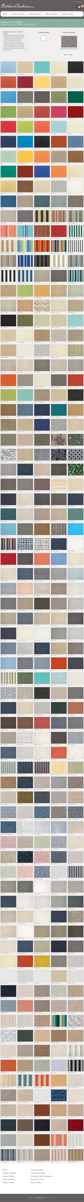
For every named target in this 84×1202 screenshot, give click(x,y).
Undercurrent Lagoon (39, 819)
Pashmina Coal (37, 610)
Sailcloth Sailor (54, 357)
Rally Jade (3, 968)
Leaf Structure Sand (39, 789)
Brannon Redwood (55, 223)
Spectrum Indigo (38, 416)
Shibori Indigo (20, 670)
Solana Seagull (54, 267)
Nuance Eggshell (21, 1117)
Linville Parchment (21, 923)
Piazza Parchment (21, 640)
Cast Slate (19, 223)
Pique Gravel (20, 655)
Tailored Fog (3, 476)
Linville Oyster (3, 923)
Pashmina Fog (71, 610)
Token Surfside (71, 282)
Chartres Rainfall (4, 595)
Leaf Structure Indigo (22, 789)
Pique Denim (3, 655)
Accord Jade (71, 357)
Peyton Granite (37, 267)
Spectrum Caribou (4, 416)
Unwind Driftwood (72, 1161)
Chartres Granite (38, 580)
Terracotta (19, 178)
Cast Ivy (19, 1042)
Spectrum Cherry (4, 565)
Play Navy (36, 1132)
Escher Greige (4, 863)
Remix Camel (71, 997)
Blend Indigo (71, 506)
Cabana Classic (4, 282)
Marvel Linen (20, 997)
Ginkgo (2, 118)
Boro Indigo (53, 834)
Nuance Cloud (71, 1102)
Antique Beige (20, 74)
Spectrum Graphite (55, 387)
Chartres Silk (37, 595)
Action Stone (37, 372)
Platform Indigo (54, 550)
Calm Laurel (3, 1042)
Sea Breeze (70, 491)
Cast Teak (36, 536)
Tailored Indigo (20, 476)
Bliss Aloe (19, 685)
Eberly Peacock (55, 849)
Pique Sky (2, 670)
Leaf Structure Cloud (73, 1087)
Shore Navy (71, 878)
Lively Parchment (21, 983)
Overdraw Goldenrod (56, 938)
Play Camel (53, 1117)
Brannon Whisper (72, 223)
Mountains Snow (21, 819)
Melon (35, 133)
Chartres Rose (21, 595)
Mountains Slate (4, 819)
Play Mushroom (21, 1132)
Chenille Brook (37, 446)
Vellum (69, 178)
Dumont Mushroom (72, 893)
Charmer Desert (55, 1042)
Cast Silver (3, 223)
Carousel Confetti (55, 252)
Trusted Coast (4, 1161)
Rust (52, 148)
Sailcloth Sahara (4, 357)
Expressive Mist (72, 1072)
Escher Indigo (20, 863)
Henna (35, 118)
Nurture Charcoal (55, 744)
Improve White (4, 983)
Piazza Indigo (3, 640)
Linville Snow (37, 923)
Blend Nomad (37, 521)
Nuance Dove (3, 1117)
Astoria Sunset (37, 252)
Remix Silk (53, 1012)
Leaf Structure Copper (5, 789)
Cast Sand (36, 1042)
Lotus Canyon (3, 804)
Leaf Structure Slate (56, 789)
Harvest (53, 1087)
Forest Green (71, 104)
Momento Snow (38, 1102)
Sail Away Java (37, 774)
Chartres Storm (38, 461)
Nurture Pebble (21, 759)
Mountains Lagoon (55, 1102)
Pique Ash (53, 640)
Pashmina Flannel (55, 610)
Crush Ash (3, 893)
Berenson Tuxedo (38, 223)
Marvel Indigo (3, 997)
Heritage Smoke (4, 744)
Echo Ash (53, 372)
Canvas (70, 89)
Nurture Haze (71, 744)
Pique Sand (53, 655)
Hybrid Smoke (71, 372)
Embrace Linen (21, 714)
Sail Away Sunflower (56, 774)
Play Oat (53, 1132)
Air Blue (2, 74)
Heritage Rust (71, 714)
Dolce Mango (3, 238)
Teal (1, 178)
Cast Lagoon (37, 208)
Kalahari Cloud (37, 744)
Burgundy (19, 89)
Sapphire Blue (71, 148)
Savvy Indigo (71, 461)
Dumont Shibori (4, 908)
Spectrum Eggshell (38, 387)
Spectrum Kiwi (3, 401)
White (69, 193)
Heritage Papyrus (55, 327)
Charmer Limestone (72, 1042)
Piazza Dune (54, 625)
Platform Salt (71, 550)
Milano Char (3, 267)
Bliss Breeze (37, 685)
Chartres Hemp (54, 297)
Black (69, 74)
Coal (35, 104)
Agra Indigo (3, 699)
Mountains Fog (54, 804)
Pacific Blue (20, 148)
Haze (35, 670)
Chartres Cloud (4, 580)
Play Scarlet (71, 1132)
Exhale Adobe (3, 1072)
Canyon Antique (4, 297)
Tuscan (53, 178)
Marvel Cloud (71, 983)
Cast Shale (70, 208)
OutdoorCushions (17, 5)
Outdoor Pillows (35, 14)
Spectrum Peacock (55, 416)
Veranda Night (3, 461)
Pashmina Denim (21, 953)
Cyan (69, 536)
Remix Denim (3, 1012)
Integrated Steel (4, 491)
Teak (69, 163)
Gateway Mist (71, 267)
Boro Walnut (71, 834)
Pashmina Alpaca (21, 610)
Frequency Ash (54, 431)
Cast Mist (53, 208)
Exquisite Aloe (3, 878)
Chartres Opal (71, 580)
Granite (52, 193)
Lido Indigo (70, 252)
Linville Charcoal (55, 908)
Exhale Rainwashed (39, 1072)
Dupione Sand (3, 342)
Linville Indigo (71, 908)
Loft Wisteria (37, 491)
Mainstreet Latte (4, 431)
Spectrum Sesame (72, 416)
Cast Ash (19, 208)
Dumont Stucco (38, 908)
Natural (69, 133)
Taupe (52, 163)
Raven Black (37, 148)
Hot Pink (53, 118)
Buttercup (36, 89)
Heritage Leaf (20, 327)
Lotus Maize (20, 804)
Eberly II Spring (38, 849)
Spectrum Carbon (72, 401)
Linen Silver (54, 342)
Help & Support (78, 1)
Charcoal (19, 104)
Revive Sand (71, 1012)
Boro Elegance (37, 834)
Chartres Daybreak (22, 580)
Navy (1, 148)
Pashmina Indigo (55, 953)
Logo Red (2, 133)
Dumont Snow (20, 908)
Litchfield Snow (21, 938)
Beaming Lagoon (55, 1027)
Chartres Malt (20, 461)
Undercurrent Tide (72, 819)
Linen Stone (70, 342)
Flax (35, 193)
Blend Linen (20, 521)
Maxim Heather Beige (5, 252)
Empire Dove (37, 312)
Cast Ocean (54, 565)
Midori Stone (37, 550)
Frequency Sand (72, 431)
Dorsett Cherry (37, 238)
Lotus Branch (71, 789)
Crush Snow (37, 893)
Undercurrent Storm (56, 819)
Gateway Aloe (3, 685)
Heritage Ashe (71, 312)
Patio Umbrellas (51, 14)
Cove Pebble (37, 282)
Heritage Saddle (21, 729)
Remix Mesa (20, 1012)
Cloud (52, 1057)
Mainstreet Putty (55, 983)
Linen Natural (20, 342)
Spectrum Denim (21, 416)
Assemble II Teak (38, 1027)
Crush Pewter (20, 893)
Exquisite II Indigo (38, 878)
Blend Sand (53, 521)
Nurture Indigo (3, 759)
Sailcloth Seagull (38, 357)
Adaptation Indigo (4, 506)
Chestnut (19, 193)
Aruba (35, 74)
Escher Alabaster (72, 849)
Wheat (2, 193)
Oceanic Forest (71, 446)
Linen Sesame (37, 342)
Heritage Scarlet (38, 729)
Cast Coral (36, 565)
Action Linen (20, 372)
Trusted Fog (20, 1161)
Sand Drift (53, 491)
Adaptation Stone (38, 506)
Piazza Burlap (3, 625)
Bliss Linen (70, 685)
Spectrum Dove (21, 387)
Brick (1, 89)
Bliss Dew (53, 685)
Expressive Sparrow (5, 1087)
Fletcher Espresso (55, 446)
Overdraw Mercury (72, 938)
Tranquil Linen (20, 1027)
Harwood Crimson (55, 238)
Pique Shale (70, 655)
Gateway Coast (21, 1087)
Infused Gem (20, 744)
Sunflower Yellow (21, 163)
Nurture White (37, 759)
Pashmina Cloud (4, 953)
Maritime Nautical (55, 461)
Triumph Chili (20, 968)
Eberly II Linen (20, 849)
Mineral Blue (54, 133)
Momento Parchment (22, 1102)
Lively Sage (37, 983)
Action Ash (3, 372)
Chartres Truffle (55, 595)
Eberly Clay (3, 849)
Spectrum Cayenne (5, 387)
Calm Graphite (71, 1027)
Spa (1, 163)
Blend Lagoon (3, 521)
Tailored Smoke (54, 476)
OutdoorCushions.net (40, 1197)
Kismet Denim (54, 863)
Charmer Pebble (21, 1057)
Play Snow (19, 1147)
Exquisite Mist (54, 878)
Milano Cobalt (20, 267)
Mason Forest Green (73, 238)
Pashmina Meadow (38, 953)
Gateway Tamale (38, 1087)
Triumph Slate (54, 968)
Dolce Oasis (20, 238)
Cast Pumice (71, 565)
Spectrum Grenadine (73, 387)
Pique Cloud (71, 640)
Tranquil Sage (71, 1147)
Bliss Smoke (71, 699)
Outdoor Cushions (18, 14)
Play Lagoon (3, 1132)
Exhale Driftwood (21, 1072)
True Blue (36, 178)
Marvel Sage (54, 997)
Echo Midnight (37, 431)
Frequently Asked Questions (41, 1176)
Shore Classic (54, 282)
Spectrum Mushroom (39, 401)
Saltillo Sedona (54, 1147)
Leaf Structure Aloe (72, 774)
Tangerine (36, 163)
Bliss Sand (53, 699)
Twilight (69, 670)
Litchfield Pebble (72, 923)
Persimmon (53, 759)
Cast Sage (19, 536)
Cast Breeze (71, 521)
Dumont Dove (54, 893)
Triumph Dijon (37, 968)
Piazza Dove (37, 625)
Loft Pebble (20, 491)
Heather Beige (20, 118)
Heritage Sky (54, 729)
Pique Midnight (37, 655)
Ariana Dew (20, 834)
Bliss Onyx (36, 699)
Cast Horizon (3, 536)
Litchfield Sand (4, 938)
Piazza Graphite (72, 625)
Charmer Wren (37, 1057)
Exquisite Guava (21, 878)
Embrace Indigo (4, 714)
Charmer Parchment (5, 1057)
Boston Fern (3, 446)
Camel (52, 89)
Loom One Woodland (39, 938)
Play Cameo (71, 1117)
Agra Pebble (20, 699)
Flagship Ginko (21, 297)
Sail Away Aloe (3, 774)
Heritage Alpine (54, 714)
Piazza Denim (20, 625)
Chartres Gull (54, 580)
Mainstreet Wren (21, 431)
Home (5, 14)
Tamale (52, 670)
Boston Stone (20, 446)
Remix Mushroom (38, 1012)
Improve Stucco (71, 968)
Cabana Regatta (21, 282)
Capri (1, 104)
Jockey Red (71, 118)
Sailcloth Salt (20, 357)
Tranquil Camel (4, 1027)
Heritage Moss (37, 327)
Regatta (2, 208)
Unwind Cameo (54, 1161)
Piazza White (37, 640)
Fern (52, 104)
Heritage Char (3, 327)
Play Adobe (37, 1117)
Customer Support (37, 1170)
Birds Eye (53, 74)
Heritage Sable (4, 729)
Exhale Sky (53, 1072)
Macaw (19, 133)
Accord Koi (20, 312)
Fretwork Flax (54, 312)
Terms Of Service (37, 1179)
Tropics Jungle (71, 476)
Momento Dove (4, 1102)
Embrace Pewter (38, 714)
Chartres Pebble (4, 312)
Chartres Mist (71, 297)
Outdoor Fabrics (68, 14)
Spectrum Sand (54, 401)
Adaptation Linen (21, 506)
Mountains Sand (72, 804)
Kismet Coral (37, 863)
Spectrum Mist (20, 401)
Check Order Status (38, 1173)
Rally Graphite (71, 953)
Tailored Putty (37, 476)
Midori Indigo (20, 550)
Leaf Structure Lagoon (5, 834)
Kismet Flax (70, 863)
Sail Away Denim (21, 774)
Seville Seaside (21, 252)
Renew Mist (70, 759)
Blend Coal (53, 506)
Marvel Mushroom (38, 997)
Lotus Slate (37, 804)
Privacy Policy (36, 1182)
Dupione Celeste (72, 327)
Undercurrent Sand (39, 1161)
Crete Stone (3, 610)
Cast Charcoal (20, 565)
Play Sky (2, 1147)
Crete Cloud (71, 595)
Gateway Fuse (4, 550)
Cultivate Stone (54, 536)
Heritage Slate (71, 729)
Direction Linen (71, 1057)
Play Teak (36, 1147)
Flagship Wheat (38, 297)
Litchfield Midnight (55, 923)
